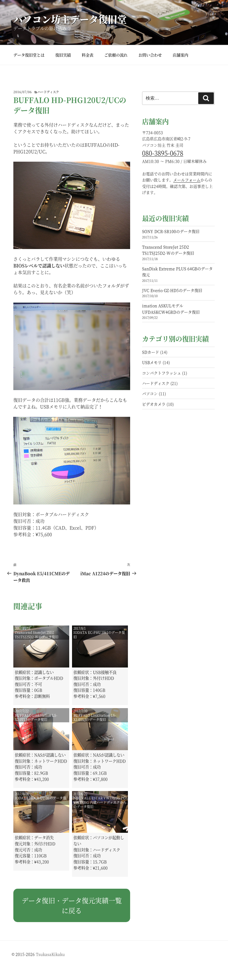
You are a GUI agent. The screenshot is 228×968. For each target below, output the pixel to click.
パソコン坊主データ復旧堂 (70, 19)
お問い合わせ (150, 55)
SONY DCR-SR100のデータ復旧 (170, 231)
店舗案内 (180, 55)
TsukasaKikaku (50, 954)
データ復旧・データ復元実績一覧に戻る (72, 905)
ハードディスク (48, 92)
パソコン (150, 393)
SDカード (150, 352)
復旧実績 (63, 55)
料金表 (87, 55)
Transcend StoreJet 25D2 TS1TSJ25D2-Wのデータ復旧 (168, 250)
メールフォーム (186, 180)
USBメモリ (152, 362)
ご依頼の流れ (116, 55)
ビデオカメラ (153, 404)
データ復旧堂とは (28, 55)
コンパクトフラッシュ (161, 373)
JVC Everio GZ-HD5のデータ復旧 (172, 290)
